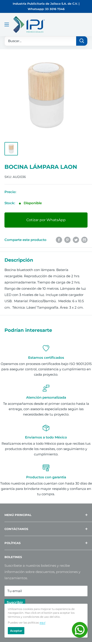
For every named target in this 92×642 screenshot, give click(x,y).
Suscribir (15, 602)
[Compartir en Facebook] (59, 239)
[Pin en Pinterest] (67, 239)
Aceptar (16, 630)
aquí (42, 622)
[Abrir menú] (6, 24)
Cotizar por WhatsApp (46, 220)
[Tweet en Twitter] (76, 239)
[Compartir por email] (84, 239)
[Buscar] (81, 41)
